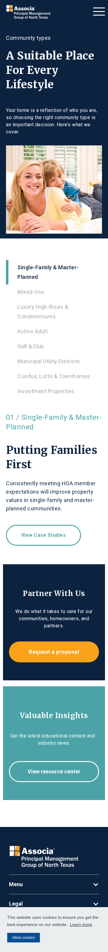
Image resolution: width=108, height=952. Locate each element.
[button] (99, 10)
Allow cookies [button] (23, 938)
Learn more (81, 924)
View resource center (54, 771)
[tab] (54, 272)
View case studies (43, 535)
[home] (27, 12)
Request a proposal (54, 652)
